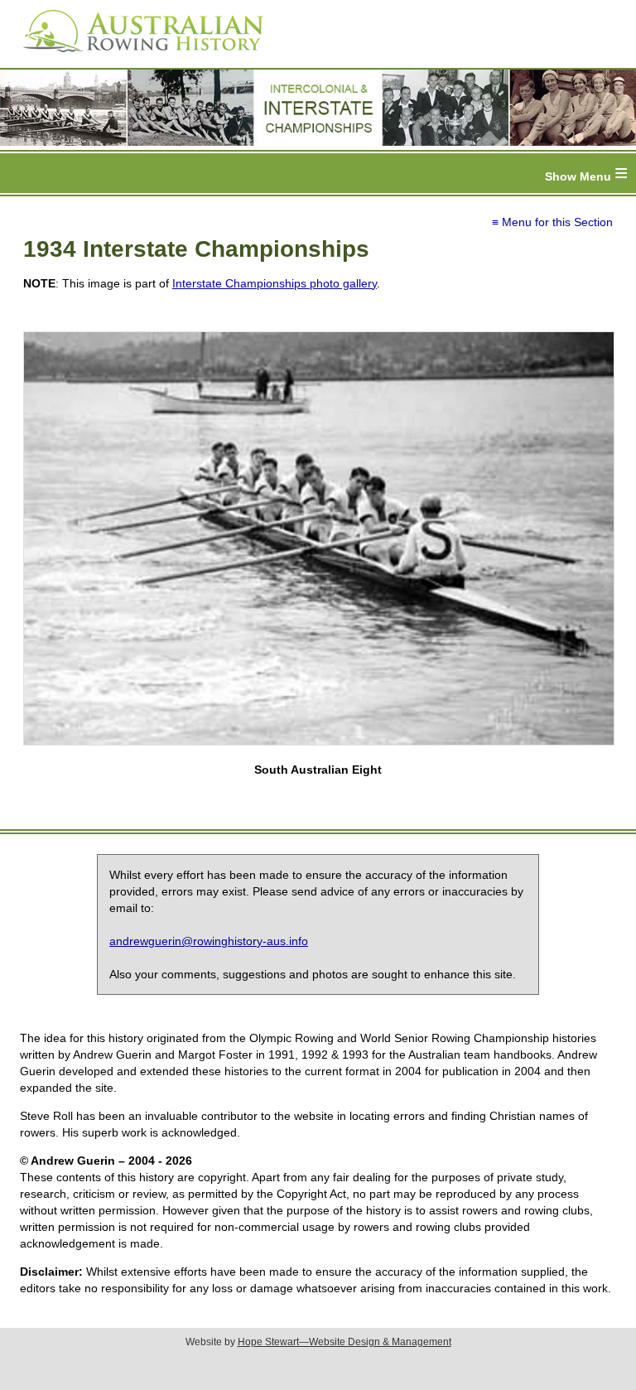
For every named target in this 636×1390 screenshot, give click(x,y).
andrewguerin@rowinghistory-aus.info (208, 941)
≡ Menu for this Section (552, 222)
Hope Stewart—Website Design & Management (344, 1342)
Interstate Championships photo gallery (274, 283)
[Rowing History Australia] (136, 58)
